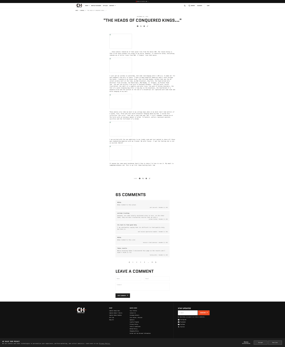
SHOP (86, 5)
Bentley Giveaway (96, 5)
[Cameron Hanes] (79, 6)
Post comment (122, 295)
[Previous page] (129, 262)
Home (76, 10)
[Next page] (156, 262)
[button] (142, 1)
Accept (260, 342)
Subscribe (203, 313)
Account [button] (199, 5)
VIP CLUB (105, 5)
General (82, 10)
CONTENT (111, 5)
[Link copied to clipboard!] (147, 26)
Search (193, 5)
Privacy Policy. (104, 343)
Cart (208, 5)
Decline (275, 342)
